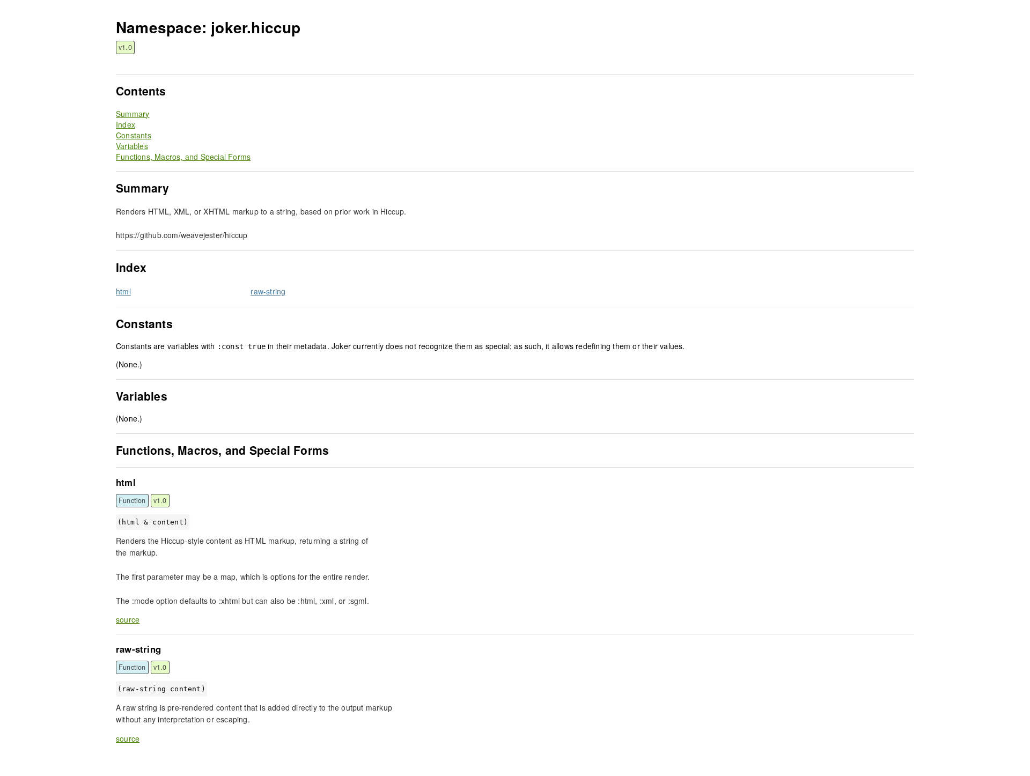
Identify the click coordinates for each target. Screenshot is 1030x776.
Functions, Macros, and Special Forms (183, 156)
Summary (132, 113)
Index (125, 124)
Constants (133, 135)
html (123, 291)
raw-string (268, 291)
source (127, 619)
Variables (132, 146)
